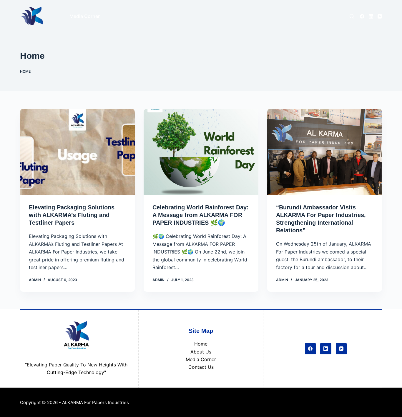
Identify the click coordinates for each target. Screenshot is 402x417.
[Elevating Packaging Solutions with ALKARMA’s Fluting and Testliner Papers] (77, 152)
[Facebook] (362, 16)
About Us (200, 352)
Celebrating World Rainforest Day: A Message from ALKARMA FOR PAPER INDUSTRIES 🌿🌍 (200, 215)
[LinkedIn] (371, 16)
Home (200, 344)
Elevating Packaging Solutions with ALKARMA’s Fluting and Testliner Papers (71, 215)
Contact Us (201, 367)
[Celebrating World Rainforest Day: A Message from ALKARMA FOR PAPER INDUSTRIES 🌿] (201, 152)
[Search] (352, 16)
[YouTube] (380, 16)
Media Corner (201, 359)
